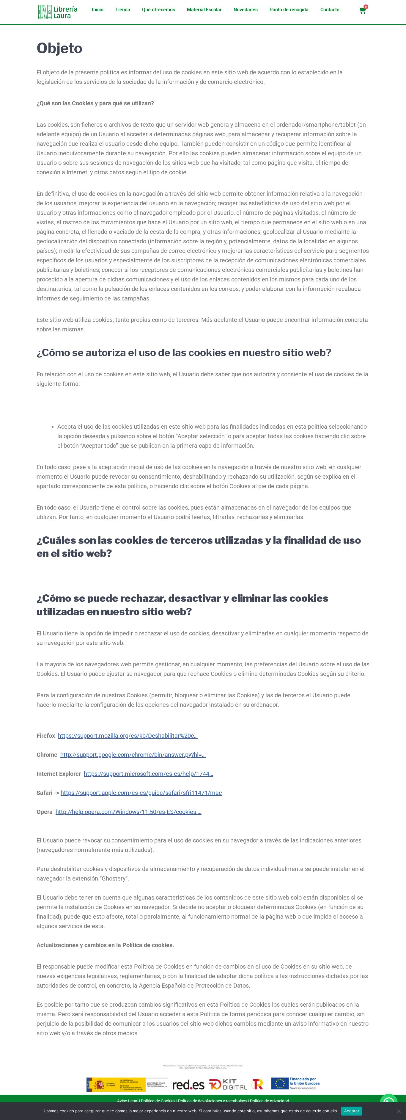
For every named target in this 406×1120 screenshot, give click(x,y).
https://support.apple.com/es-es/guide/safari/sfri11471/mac (141, 792)
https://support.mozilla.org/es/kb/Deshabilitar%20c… (128, 735)
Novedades (246, 9)
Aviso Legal (127, 1101)
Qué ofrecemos (158, 9)
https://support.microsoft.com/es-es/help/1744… (148, 773)
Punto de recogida (289, 9)
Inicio (97, 9)
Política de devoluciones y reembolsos (212, 1101)
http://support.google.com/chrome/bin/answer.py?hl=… (133, 754)
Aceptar (351, 1110)
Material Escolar (204, 9)
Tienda (122, 9)
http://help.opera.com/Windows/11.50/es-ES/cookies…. (129, 811)
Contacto (329, 9)
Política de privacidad (269, 1101)
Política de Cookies (158, 1101)
